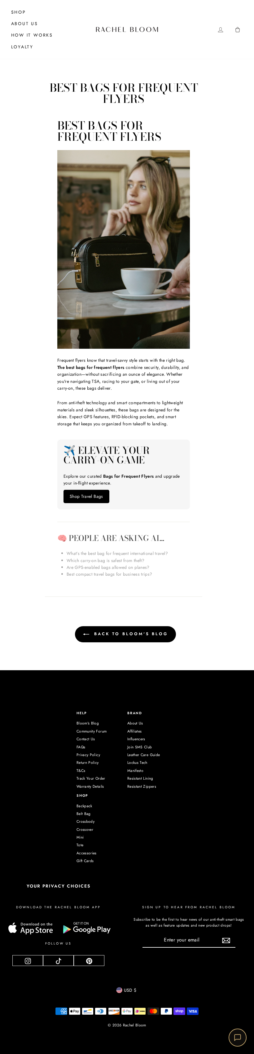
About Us (24, 23)
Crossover (85, 829)
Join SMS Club (139, 747)
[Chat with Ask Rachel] (238, 1038)
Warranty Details (90, 786)
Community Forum (92, 731)
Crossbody (85, 821)
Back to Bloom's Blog (130, 634)
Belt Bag (84, 814)
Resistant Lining (140, 778)
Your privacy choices (58, 886)
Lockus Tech (137, 762)
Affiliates (134, 731)
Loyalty (22, 47)
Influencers (136, 739)
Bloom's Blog (88, 723)
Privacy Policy (88, 755)
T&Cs (81, 770)
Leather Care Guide (143, 755)
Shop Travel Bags (86, 496)
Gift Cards (85, 861)
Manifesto (135, 770)
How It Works (32, 35)
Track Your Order (91, 778)
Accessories (87, 853)
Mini (80, 837)
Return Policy (88, 762)
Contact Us (86, 739)
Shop (18, 12)
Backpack (84, 806)
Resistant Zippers (141, 786)
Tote (80, 845)
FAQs (81, 747)
